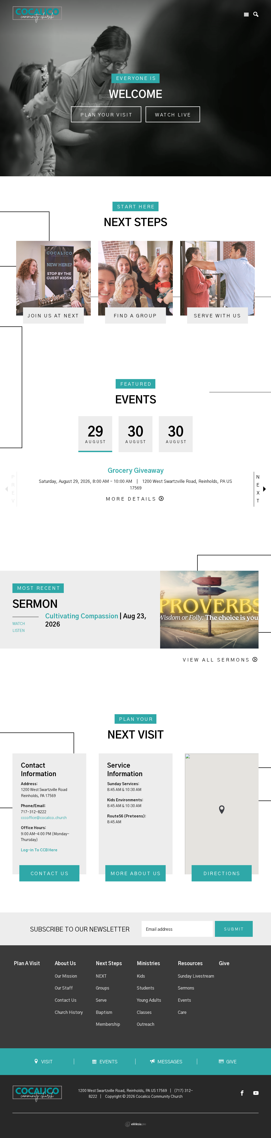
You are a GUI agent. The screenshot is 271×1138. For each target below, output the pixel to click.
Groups (102, 988)
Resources (190, 963)
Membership (108, 1024)
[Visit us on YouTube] (256, 1093)
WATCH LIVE (173, 115)
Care (182, 1012)
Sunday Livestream (196, 976)
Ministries (148, 963)
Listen (18, 631)
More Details (131, 499)
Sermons (186, 988)
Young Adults (149, 1000)
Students (145, 988)
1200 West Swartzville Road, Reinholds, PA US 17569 (122, 1091)
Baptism (104, 1012)
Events (184, 1000)
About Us (65, 963)
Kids (141, 976)
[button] (222, 809)
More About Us (136, 874)
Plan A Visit (27, 963)
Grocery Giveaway (136, 471)
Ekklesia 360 (135, 1124)
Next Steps (109, 963)
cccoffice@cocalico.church (44, 818)
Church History (69, 1012)
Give (224, 963)
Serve (101, 1000)
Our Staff (64, 988)
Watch (18, 624)
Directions (222, 874)
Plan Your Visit (106, 115)
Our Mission (66, 976)
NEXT (101, 976)
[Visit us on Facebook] (242, 1093)
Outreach (145, 1024)
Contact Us (50, 874)
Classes (144, 1012)
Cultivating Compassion (81, 616)
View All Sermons (216, 660)
